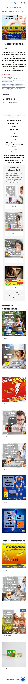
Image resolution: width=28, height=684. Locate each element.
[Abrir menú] (21, 3)
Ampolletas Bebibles (11, 78)
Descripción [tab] (6, 94)
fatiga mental (12, 87)
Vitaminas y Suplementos (7, 81)
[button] (24, 16)
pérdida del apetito (15, 88)
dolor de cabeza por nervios (12, 84)
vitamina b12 (8, 89)
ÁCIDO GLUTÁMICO (10, 82)
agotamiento (17, 82)
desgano (3, 84)
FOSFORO (18, 87)
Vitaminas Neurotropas (19, 80)
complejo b (23, 82)
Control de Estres (19, 78)
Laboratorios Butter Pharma (7, 80)
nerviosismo (22, 87)
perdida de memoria (6, 88)
